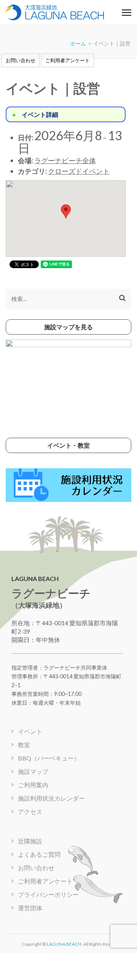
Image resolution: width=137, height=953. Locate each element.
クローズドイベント (79, 171)
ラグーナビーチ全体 (65, 160)
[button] (66, 211)
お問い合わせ (20, 60)
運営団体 (30, 907)
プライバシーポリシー (48, 894)
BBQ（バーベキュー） (49, 758)
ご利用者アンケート (67, 60)
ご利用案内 (33, 784)
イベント (30, 731)
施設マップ (33, 771)
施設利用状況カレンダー (51, 798)
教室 (24, 744)
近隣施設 (30, 841)
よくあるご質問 (39, 854)
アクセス (30, 811)
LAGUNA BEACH (64, 944)
